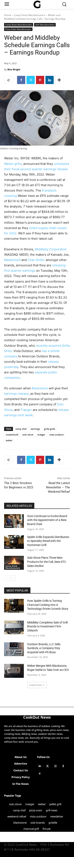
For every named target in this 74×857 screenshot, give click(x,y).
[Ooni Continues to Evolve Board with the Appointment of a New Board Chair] (14, 521)
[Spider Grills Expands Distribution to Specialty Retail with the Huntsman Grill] (14, 542)
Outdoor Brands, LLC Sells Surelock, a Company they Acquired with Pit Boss (43, 648)
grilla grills (49, 428)
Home (7, 15)
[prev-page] (6, 578)
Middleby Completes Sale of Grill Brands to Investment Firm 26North (47, 626)
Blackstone (40, 388)
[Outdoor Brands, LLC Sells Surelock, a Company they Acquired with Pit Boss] (14, 649)
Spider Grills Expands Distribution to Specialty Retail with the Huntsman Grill (48, 541)
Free (7, 547)
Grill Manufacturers (44, 24)
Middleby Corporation (51, 249)
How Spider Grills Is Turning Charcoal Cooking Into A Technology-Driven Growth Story (47, 604)
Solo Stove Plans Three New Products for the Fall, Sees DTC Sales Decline (46, 561)
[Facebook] (21, 80)
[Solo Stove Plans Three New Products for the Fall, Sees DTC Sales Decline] (14, 563)
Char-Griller (36, 260)
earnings (35, 428)
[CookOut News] (37, 4)
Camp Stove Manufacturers (29, 15)
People (8, 526)
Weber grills (13, 164)
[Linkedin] (49, 80)
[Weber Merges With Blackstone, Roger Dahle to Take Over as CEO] (14, 671)
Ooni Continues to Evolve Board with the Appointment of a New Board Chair (47, 520)
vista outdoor (56, 434)
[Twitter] (31, 80)
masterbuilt (12, 434)
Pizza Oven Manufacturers (18, 29)
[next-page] (13, 578)
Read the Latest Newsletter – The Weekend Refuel (58, 487)
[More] (59, 80)
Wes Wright (13, 69)
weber (9, 440)
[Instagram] (55, 766)
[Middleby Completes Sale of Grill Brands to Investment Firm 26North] (14, 627)
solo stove (27, 434)
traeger (41, 434)
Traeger (26, 410)
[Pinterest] (40, 80)
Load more (35, 685)
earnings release (16, 393)
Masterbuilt (12, 260)
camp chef (21, 428)
